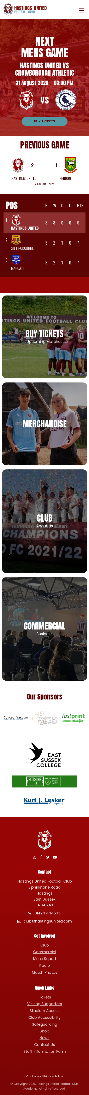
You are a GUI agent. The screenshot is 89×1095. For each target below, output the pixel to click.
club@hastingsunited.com (48, 921)
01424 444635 (48, 913)
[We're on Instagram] (34, 857)
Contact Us (44, 1044)
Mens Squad (44, 958)
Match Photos (44, 972)
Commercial (44, 951)
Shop (44, 1031)
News (44, 1037)
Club (44, 945)
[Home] (26, 9)
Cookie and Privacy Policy (44, 1076)
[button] (82, 11)
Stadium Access (45, 1010)
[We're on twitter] (48, 857)
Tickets (44, 997)
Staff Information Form (44, 1051)
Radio (44, 965)
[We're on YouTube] (54, 857)
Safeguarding (44, 1024)
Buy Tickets (44, 121)
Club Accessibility (44, 1017)
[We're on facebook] (41, 857)
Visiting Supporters (44, 1003)
